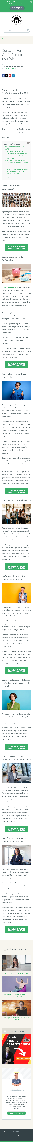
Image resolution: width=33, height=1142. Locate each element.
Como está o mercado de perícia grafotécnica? (15, 157)
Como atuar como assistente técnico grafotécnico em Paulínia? (16, 172)
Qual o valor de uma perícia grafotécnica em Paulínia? (18, 164)
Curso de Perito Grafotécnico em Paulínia (14, 148)
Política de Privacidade (22, 1135)
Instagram (13, 1135)
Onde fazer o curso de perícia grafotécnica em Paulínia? (14, 177)
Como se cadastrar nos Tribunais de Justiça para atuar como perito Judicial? (17, 168)
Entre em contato (15, 1113)
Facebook (8, 1135)
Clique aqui (16, 8)
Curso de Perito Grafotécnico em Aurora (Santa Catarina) (16, 995)
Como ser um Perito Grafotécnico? (16, 160)
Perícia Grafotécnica (10, 68)
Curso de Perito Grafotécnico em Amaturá (16, 973)
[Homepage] (16, 20)
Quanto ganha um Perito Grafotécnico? (17, 153)
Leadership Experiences (8, 1131)
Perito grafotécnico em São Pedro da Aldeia (16, 1019)
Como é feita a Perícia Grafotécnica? (16, 151)
